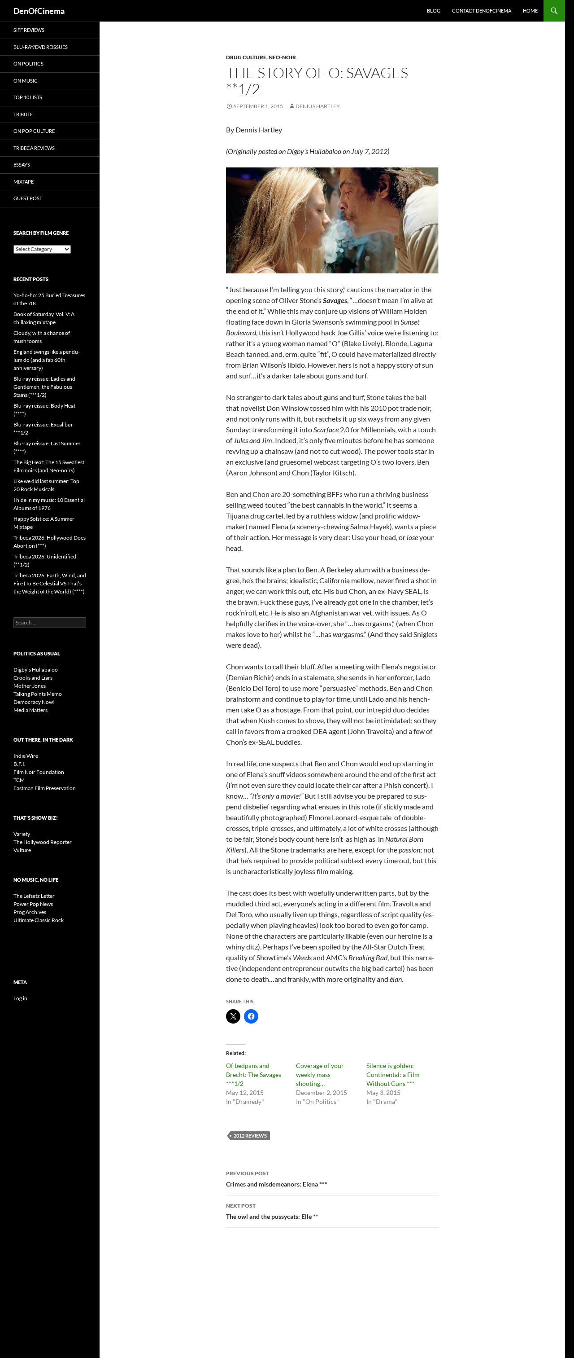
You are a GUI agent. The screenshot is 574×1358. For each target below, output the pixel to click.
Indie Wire (25, 755)
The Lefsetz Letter (34, 895)
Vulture (22, 850)
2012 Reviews (250, 1135)
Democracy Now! (34, 702)
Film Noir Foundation (38, 772)
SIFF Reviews (28, 30)
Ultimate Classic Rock (38, 920)
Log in (20, 998)
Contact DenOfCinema (481, 10)
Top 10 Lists (27, 97)
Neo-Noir (282, 57)
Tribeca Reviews (34, 148)
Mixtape (23, 182)
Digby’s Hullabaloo (35, 669)
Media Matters (30, 710)
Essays (21, 164)
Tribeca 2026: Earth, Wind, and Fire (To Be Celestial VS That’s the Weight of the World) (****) (49, 583)
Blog (433, 10)
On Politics (28, 63)
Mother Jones (29, 685)
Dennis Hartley (318, 106)
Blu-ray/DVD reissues (40, 47)
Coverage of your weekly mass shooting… (320, 1074)
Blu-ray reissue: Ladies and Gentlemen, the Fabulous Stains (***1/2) (44, 386)
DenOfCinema (39, 11)
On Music (25, 81)
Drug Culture (246, 57)
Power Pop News (33, 904)
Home (530, 10)
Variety (21, 834)
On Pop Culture (34, 131)
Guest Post (27, 198)
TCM (19, 780)
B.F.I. (19, 763)
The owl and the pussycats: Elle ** (272, 1211)
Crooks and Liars (32, 677)
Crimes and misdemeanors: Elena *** (276, 1179)
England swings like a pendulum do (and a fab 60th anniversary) (46, 359)
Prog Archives (29, 912)
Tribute (23, 114)
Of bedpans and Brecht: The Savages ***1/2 (253, 1074)
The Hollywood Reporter (42, 842)
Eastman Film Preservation (44, 788)
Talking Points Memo (37, 693)
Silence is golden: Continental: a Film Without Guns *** (393, 1074)
